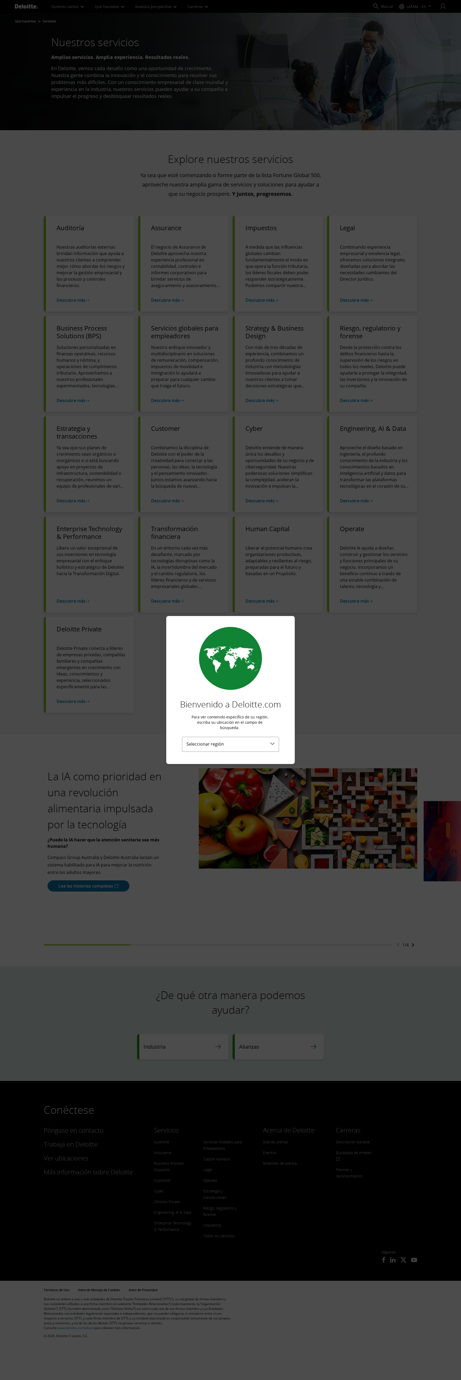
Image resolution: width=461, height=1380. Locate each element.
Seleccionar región (205, 744)
